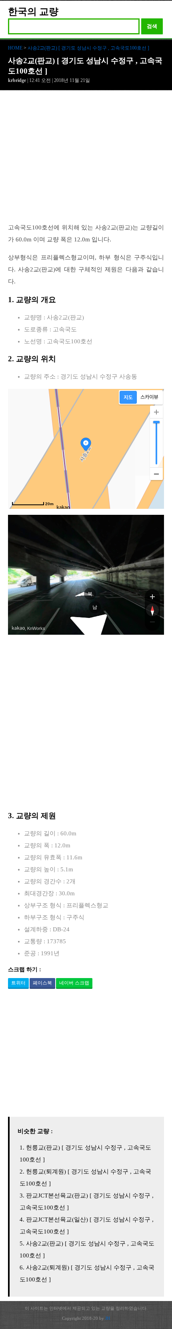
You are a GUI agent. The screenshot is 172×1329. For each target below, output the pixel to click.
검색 (152, 26)
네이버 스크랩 (74, 983)
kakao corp (18, 628)
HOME (15, 48)
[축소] (156, 473)
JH (107, 1318)
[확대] (156, 412)
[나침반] (152, 610)
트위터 (18, 983)
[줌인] (152, 596)
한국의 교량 (33, 11)
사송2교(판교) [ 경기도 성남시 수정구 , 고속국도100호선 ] (88, 48)
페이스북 (42, 983)
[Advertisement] (86, 161)
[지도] (128, 397)
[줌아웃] (152, 624)
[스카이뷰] (149, 397)
